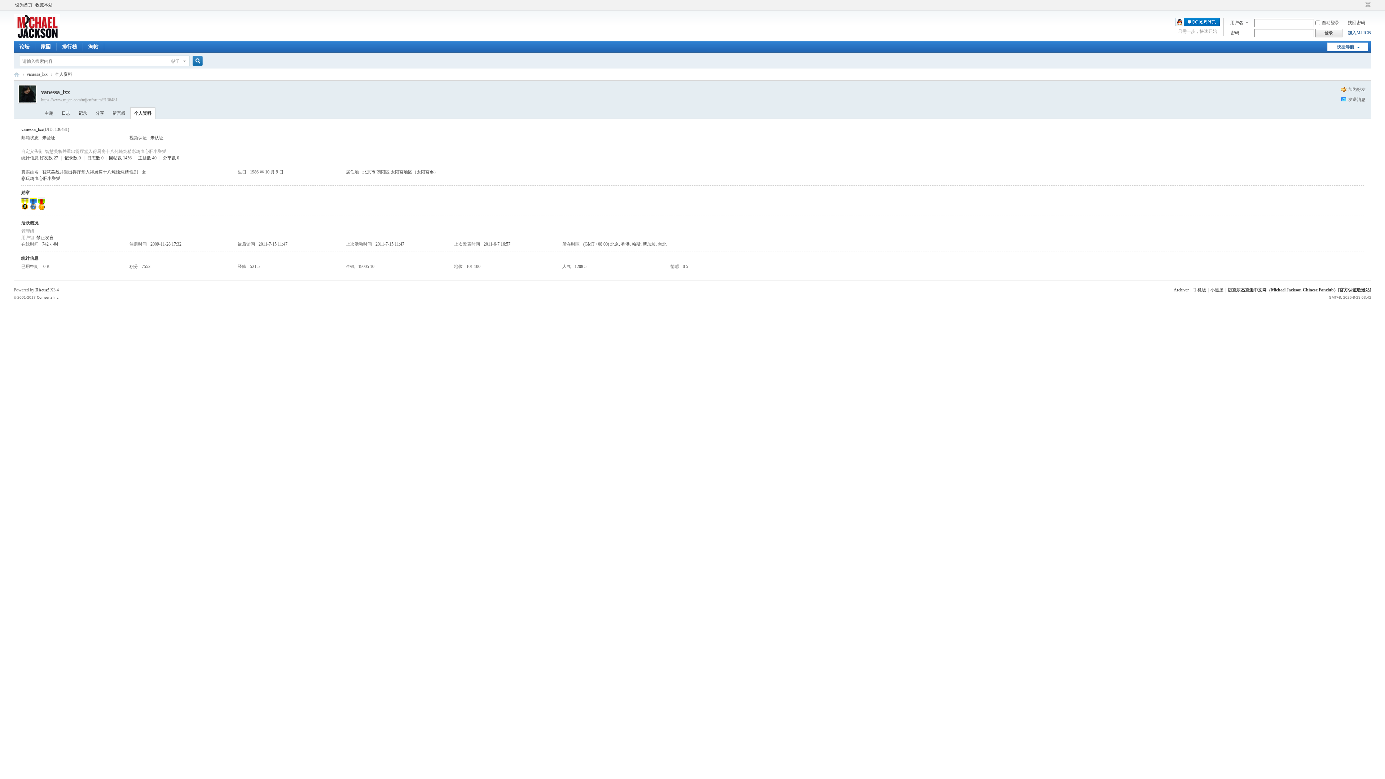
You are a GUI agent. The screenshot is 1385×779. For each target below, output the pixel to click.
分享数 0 (171, 157)
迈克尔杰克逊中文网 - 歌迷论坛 (16, 74)
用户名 (1236, 22)
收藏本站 (44, 5)
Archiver (1181, 289)
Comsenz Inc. (48, 297)
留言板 (119, 113)
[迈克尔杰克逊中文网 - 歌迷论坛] (37, 36)
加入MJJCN (1359, 32)
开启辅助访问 (1361, 5)
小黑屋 (1216, 289)
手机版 (1199, 289)
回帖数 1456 (120, 157)
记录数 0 (73, 157)
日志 (66, 113)
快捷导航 (1345, 46)
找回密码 (1356, 22)
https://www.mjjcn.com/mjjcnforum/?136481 (79, 99)
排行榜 (69, 46)
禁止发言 (45, 237)
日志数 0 (95, 157)
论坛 (24, 46)
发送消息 (1357, 99)
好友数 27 (49, 157)
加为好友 (1357, 89)
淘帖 (93, 46)
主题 (49, 113)
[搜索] (196, 61)
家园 (46, 46)
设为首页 (23, 5)
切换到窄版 (1367, 5)
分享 (100, 113)
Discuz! (42, 289)
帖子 (175, 61)
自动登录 (1330, 22)
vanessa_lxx (37, 74)
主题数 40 (147, 157)
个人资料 (142, 113)
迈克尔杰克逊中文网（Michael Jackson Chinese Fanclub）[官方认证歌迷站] (1299, 289)
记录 (83, 113)
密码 (1235, 32)
